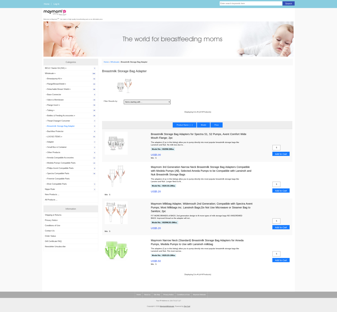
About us (147, 295)
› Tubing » (70, 110)
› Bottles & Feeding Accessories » (70, 115)
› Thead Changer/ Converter (70, 121)
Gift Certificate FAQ (53, 241)
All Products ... (51, 200)
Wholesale (114, 62)
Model (203, 125)
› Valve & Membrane (70, 100)
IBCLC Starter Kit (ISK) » (70, 68)
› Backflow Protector (70, 131)
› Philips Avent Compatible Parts (70, 168)
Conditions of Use (52, 225)
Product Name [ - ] (184, 125)
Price (216, 125)
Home (46, 4)
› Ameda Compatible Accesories (70, 157)
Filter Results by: (111, 101)
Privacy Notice (51, 220)
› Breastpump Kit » (70, 78)
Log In (56, 4)
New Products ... (52, 194)
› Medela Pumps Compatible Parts (70, 163)
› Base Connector (70, 94)
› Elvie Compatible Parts (70, 184)
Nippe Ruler (70, 189)
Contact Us (50, 231)
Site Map (157, 295)
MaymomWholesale (167, 306)
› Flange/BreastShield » (70, 84)
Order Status (50, 236)
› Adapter (70, 142)
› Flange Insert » (70, 105)
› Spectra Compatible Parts (70, 173)
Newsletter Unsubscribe (55, 246)
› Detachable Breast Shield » (70, 89)
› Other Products (70, 152)
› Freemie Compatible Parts (57, 178)
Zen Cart (187, 306)
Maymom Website (199, 295)
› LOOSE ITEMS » (70, 136)
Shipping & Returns (53, 215)
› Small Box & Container (70, 147)
